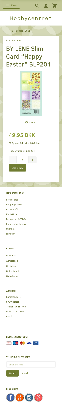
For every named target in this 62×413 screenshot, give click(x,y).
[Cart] (54, 5)
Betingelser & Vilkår (16, 219)
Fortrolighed (12, 199)
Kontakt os (11, 214)
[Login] (45, 5)
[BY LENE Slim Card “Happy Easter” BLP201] (31, 93)
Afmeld (25, 373)
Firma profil (12, 209)
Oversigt (10, 228)
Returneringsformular (16, 223)
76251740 (20, 306)
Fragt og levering (14, 204)
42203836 (18, 311)
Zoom (32, 122)
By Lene (16, 40)
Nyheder (10, 233)
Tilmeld (12, 373)
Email (9, 316)
